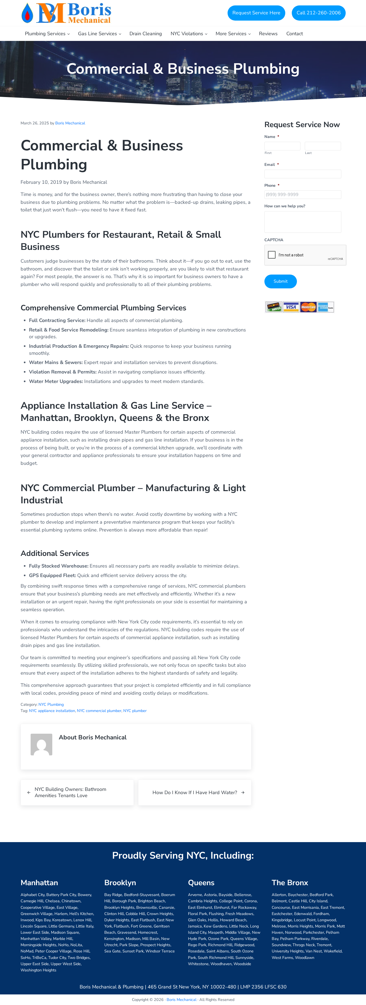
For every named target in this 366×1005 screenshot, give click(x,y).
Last (308, 153)
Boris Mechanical (181, 999)
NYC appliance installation (52, 710)
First (268, 153)
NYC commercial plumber (99, 710)
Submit (281, 281)
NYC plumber (135, 710)
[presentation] (305, 255)
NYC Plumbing (51, 704)
